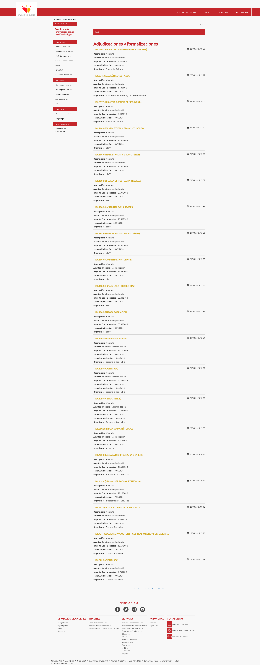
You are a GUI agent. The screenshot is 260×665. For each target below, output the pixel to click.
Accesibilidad (56, 661)
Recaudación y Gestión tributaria (101, 625)
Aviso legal (81, 661)
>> (163, 588)
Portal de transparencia (98, 623)
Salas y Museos (127, 642)
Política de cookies (118, 661)
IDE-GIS (124, 637)
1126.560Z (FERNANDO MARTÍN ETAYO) (113, 428)
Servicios (223, 12)
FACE (57, 103)
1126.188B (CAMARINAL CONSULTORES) (113, 207)
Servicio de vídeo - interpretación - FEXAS (161, 661)
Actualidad (242, 12)
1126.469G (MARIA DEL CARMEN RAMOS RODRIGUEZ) (120, 49)
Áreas (207, 12)
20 (159, 588)
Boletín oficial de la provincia (132, 628)
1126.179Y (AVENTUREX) (105, 368)
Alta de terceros (62, 99)
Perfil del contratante (63, 56)
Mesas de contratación (64, 114)
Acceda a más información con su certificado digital (64, 32)
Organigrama (63, 625)
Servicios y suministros (64, 61)
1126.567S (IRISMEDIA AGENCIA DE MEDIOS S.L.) (117, 507)
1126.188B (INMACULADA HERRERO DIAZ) (114, 285)
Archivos (125, 648)
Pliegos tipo (60, 118)
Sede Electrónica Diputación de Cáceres (104, 628)
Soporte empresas (62, 94)
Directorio (61, 631)
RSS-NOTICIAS (135, 661)
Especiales (154, 625)
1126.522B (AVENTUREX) (105, 560)
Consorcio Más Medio (64, 75)
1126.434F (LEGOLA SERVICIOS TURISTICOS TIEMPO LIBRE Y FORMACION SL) (131, 533)
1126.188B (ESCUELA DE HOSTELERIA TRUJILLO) (117, 180)
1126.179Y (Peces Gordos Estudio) (109, 338)
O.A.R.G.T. (59, 70)
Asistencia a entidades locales (133, 623)
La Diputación (63, 623)
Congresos (126, 645)
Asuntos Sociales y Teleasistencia (134, 625)
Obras (58, 65)
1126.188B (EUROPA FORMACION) (110, 312)
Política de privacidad (98, 661)
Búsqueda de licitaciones (65, 51)
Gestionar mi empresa (64, 85)
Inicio (202, 24)
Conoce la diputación (185, 12)
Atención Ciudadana (129, 639)
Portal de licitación (65, 19)
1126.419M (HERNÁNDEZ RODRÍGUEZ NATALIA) (117, 481)
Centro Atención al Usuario (132, 631)
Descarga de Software (64, 89)
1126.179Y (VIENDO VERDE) (107, 398)
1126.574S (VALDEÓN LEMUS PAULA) (111, 75)
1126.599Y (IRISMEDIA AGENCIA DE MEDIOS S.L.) (117, 102)
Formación (126, 651)
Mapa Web (69, 661)
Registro (125, 653)
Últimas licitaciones (63, 46)
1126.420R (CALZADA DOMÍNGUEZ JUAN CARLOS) (118, 454)
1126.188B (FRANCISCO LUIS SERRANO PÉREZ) (116, 154)
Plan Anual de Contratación (61, 129)
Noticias (153, 623)
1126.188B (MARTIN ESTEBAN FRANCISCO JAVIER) (118, 128)
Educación (125, 634)
